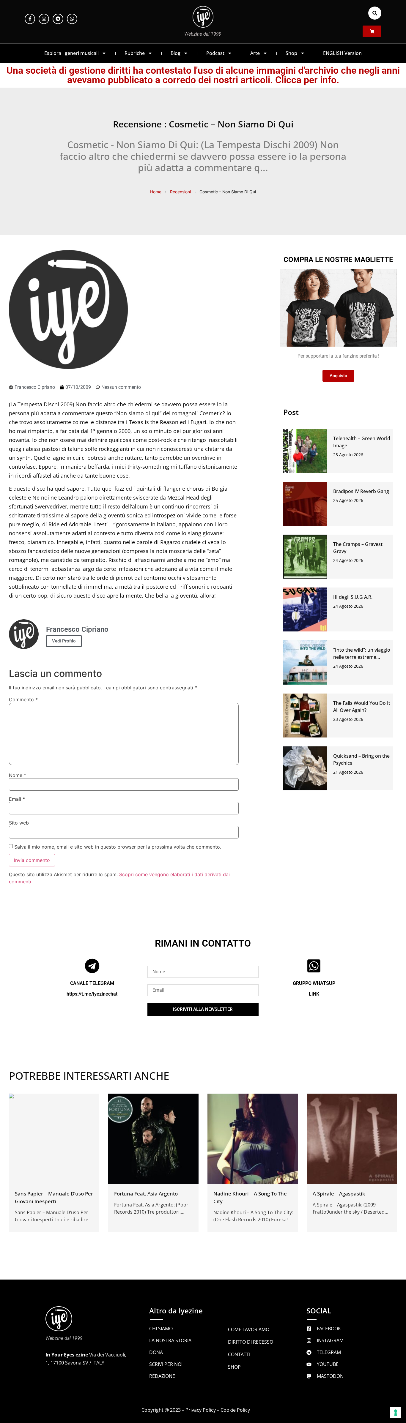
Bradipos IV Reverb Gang (361, 491)
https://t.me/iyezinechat (92, 994)
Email (17, 799)
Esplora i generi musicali (71, 53)
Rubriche (135, 53)
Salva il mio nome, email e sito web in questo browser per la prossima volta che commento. (117, 846)
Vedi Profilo (64, 641)
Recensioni (180, 191)
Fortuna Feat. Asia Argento (146, 1193)
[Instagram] (44, 19)
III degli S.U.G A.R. (352, 597)
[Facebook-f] (30, 19)
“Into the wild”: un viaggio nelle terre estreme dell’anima (361, 657)
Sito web (19, 822)
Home (155, 191)
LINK (314, 994)
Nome (17, 775)
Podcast (215, 53)
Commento (23, 699)
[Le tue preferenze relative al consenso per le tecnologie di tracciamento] (395, 1412)
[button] (374, 13)
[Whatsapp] (72, 19)
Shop (291, 53)
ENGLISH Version (342, 53)
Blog (175, 53)
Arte (255, 53)
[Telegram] (58, 19)
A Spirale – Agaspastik (339, 1193)
